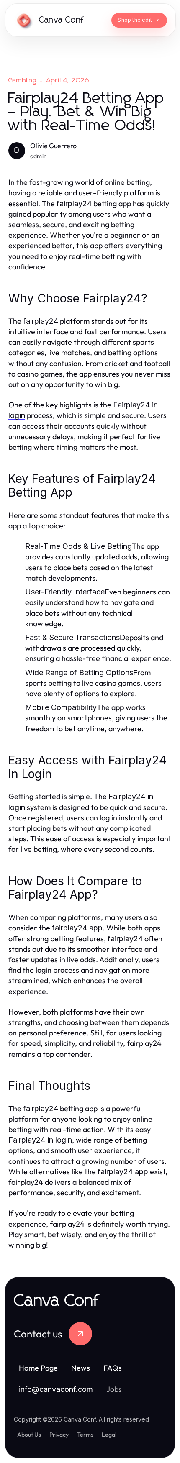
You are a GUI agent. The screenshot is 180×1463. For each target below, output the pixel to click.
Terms (85, 1434)
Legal (109, 1434)
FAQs (112, 1368)
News (80, 1368)
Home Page (38, 1368)
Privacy (59, 1434)
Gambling (22, 80)
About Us (29, 1434)
